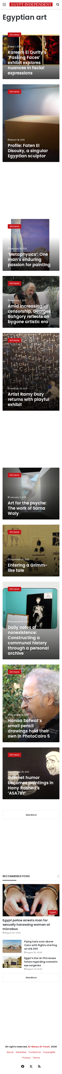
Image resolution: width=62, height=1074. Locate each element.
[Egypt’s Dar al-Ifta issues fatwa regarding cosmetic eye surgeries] (12, 962)
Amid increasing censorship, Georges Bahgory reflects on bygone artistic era (29, 313)
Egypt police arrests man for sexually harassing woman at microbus (26, 924)
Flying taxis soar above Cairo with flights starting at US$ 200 (40, 945)
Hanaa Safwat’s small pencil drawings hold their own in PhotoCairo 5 (29, 728)
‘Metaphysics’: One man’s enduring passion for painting (29, 259)
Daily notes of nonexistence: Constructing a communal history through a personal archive (28, 640)
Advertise (21, 1052)
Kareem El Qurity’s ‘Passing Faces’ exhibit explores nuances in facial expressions (27, 62)
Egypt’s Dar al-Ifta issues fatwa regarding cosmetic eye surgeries (41, 961)
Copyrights (49, 1052)
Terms (36, 1057)
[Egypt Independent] (31, 4)
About (10, 1052)
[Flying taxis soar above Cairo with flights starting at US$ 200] (12, 946)
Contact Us (35, 1052)
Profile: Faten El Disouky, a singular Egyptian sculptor (28, 151)
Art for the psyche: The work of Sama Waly (27, 508)
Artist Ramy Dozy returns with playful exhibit (28, 399)
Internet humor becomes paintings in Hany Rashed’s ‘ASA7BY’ (30, 785)
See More (31, 977)
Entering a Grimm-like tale (27, 567)
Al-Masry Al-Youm (39, 1046)
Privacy (26, 1057)
